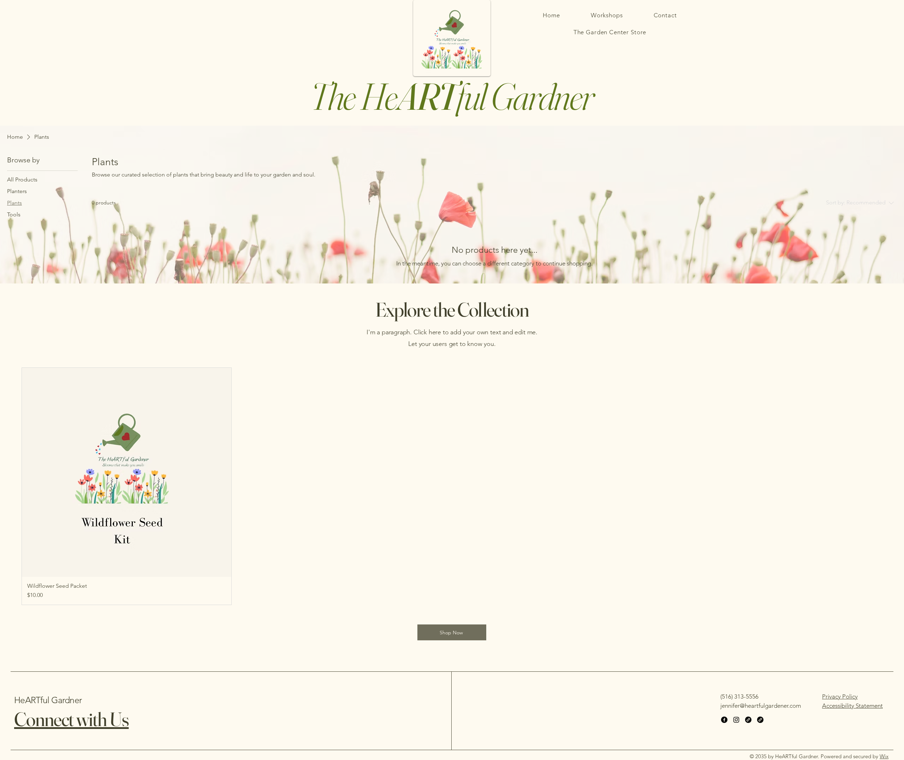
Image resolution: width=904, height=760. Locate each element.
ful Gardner (524, 96)
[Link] (748, 720)
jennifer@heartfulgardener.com (760, 705)
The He (353, 96)
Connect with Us (71, 719)
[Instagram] (736, 720)
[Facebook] (724, 720)
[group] (452, 486)
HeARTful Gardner (48, 700)
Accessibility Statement (852, 705)
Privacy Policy (840, 696)
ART (426, 96)
